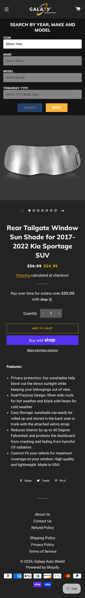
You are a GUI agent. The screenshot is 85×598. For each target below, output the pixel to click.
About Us (42, 514)
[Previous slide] (22, 210)
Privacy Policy (42, 544)
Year (7, 37)
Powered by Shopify (42, 567)
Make (7, 54)
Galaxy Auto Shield (49, 561)
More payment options (42, 350)
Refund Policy (42, 527)
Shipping (23, 275)
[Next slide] (62, 210)
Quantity (30, 313)
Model (8, 71)
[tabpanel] (42, 157)
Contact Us (42, 521)
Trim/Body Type (15, 88)
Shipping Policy (42, 538)
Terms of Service (42, 551)
